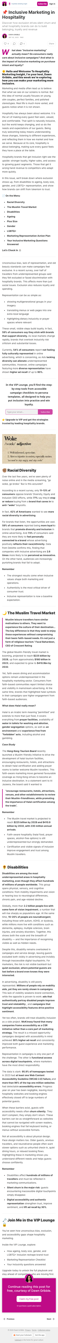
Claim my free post (29, 1298)
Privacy (28, 1330)
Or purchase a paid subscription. (29, 1306)
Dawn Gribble (14, 35)
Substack (18, 1340)
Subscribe (42, 4)
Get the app (40, 1335)
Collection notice (44, 1330)
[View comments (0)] (14, 43)
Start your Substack (24, 1335)
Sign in (52, 4)
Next (49, 1319)
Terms (34, 1330)
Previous (10, 1319)
